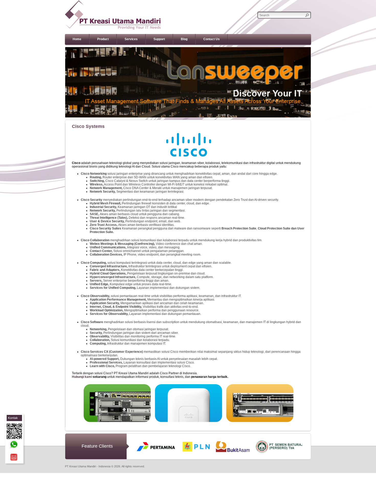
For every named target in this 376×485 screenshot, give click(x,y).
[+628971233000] (14, 444)
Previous (57, 82)
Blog (184, 39)
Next (318, 82)
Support (159, 39)
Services (131, 39)
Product (103, 39)
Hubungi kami (82, 377)
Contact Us (211, 39)
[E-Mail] (14, 457)
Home (77, 39)
